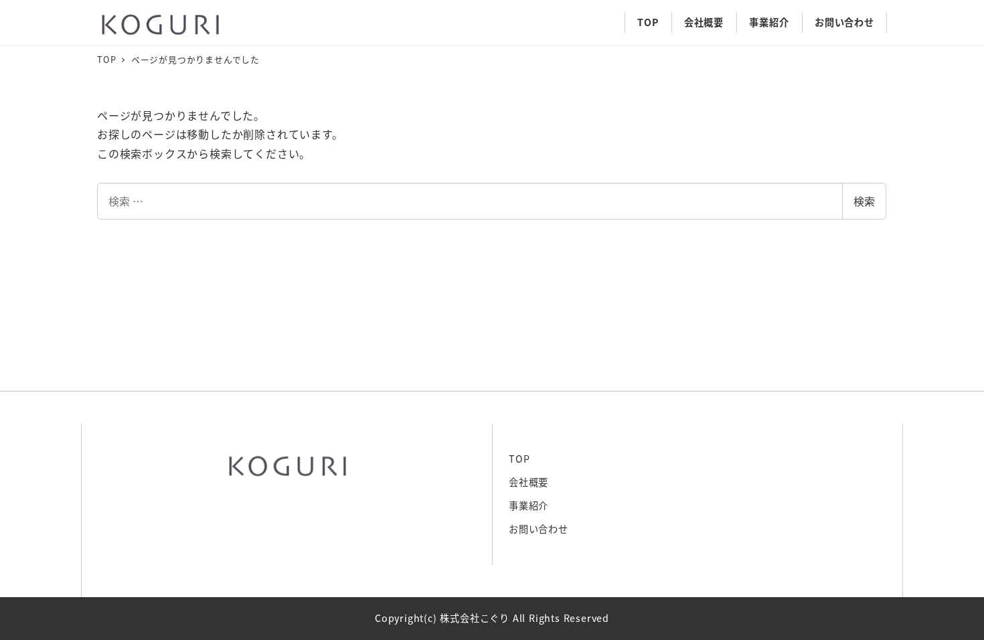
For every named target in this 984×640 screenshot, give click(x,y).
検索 (864, 201)
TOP (519, 458)
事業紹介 (528, 505)
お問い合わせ (538, 529)
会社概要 (528, 482)
